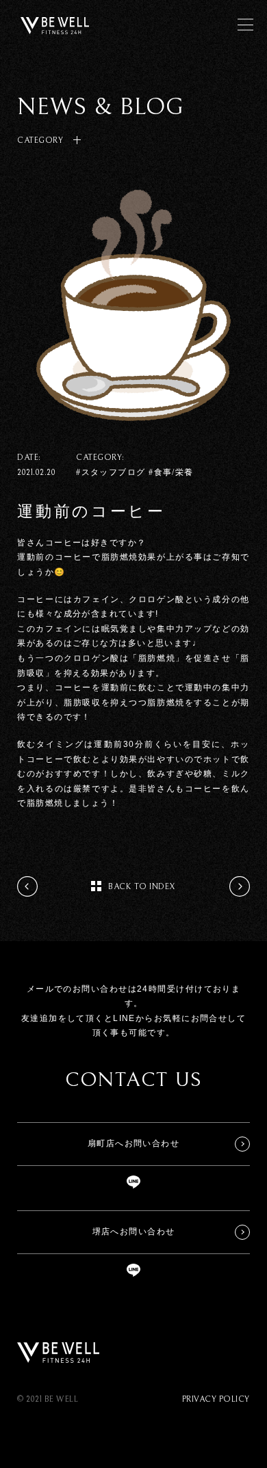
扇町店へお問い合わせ (133, 1143)
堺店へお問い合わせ (133, 1231)
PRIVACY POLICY (216, 1399)
